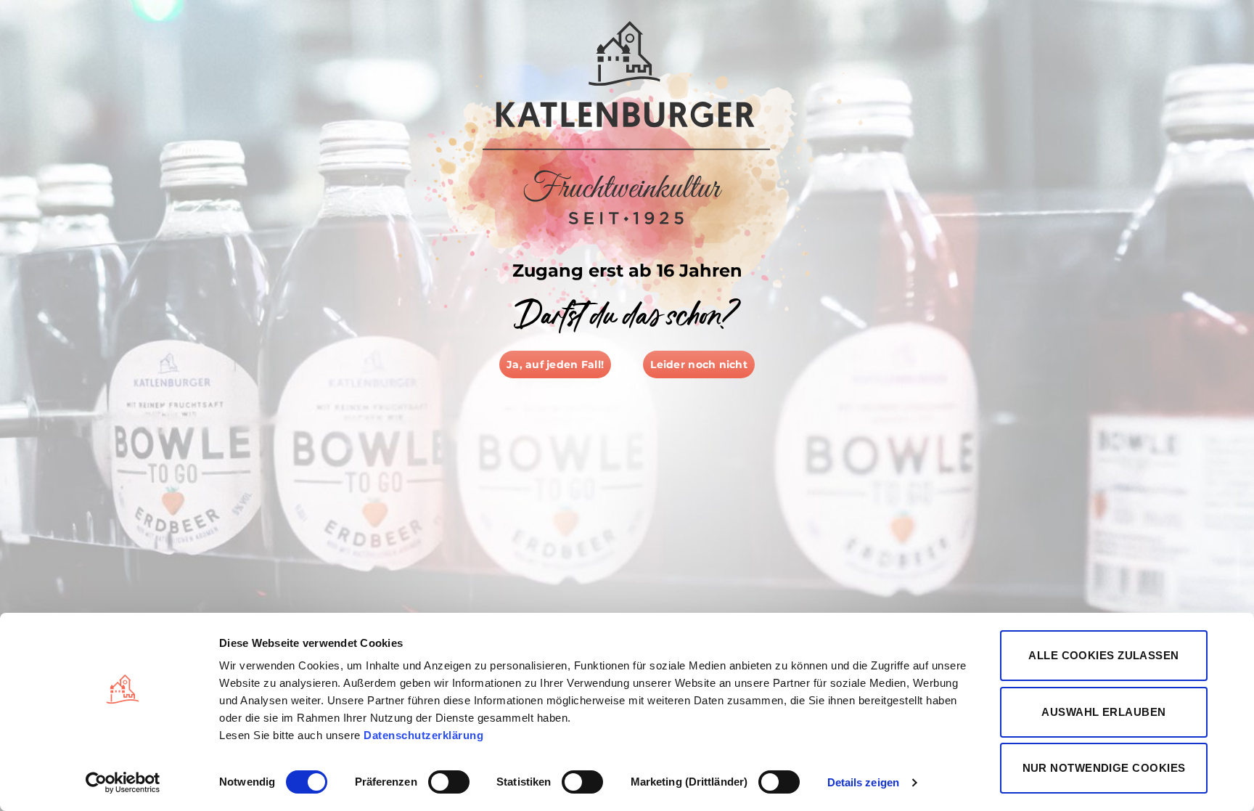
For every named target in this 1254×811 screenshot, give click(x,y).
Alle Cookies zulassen (1103, 655)
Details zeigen (863, 782)
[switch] (449, 782)
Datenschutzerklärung (423, 735)
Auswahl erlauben (1103, 712)
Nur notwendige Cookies (1104, 768)
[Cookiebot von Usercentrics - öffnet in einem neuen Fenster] (123, 783)
